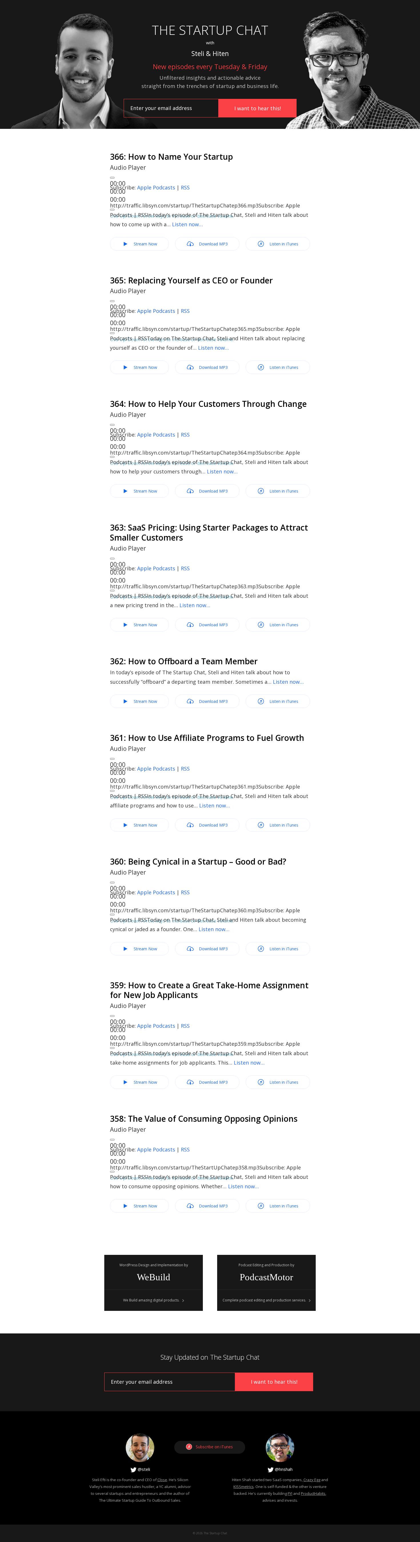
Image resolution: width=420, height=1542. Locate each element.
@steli (143, 1469)
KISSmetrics (243, 1486)
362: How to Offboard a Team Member (184, 661)
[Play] (112, 178)
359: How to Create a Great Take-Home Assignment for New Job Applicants (209, 990)
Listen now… (187, 224)
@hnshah (283, 1469)
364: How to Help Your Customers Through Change (208, 403)
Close (162, 1479)
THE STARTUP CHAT (210, 30)
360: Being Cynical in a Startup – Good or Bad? (198, 861)
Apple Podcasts (156, 187)
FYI (290, 1493)
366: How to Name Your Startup (171, 156)
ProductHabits (313, 1493)
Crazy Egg (311, 1479)
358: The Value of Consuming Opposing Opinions (203, 1118)
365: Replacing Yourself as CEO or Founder (191, 280)
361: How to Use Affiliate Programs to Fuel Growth (207, 737)
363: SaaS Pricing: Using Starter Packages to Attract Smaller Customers (209, 532)
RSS (185, 187)
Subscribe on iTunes (214, 1446)
